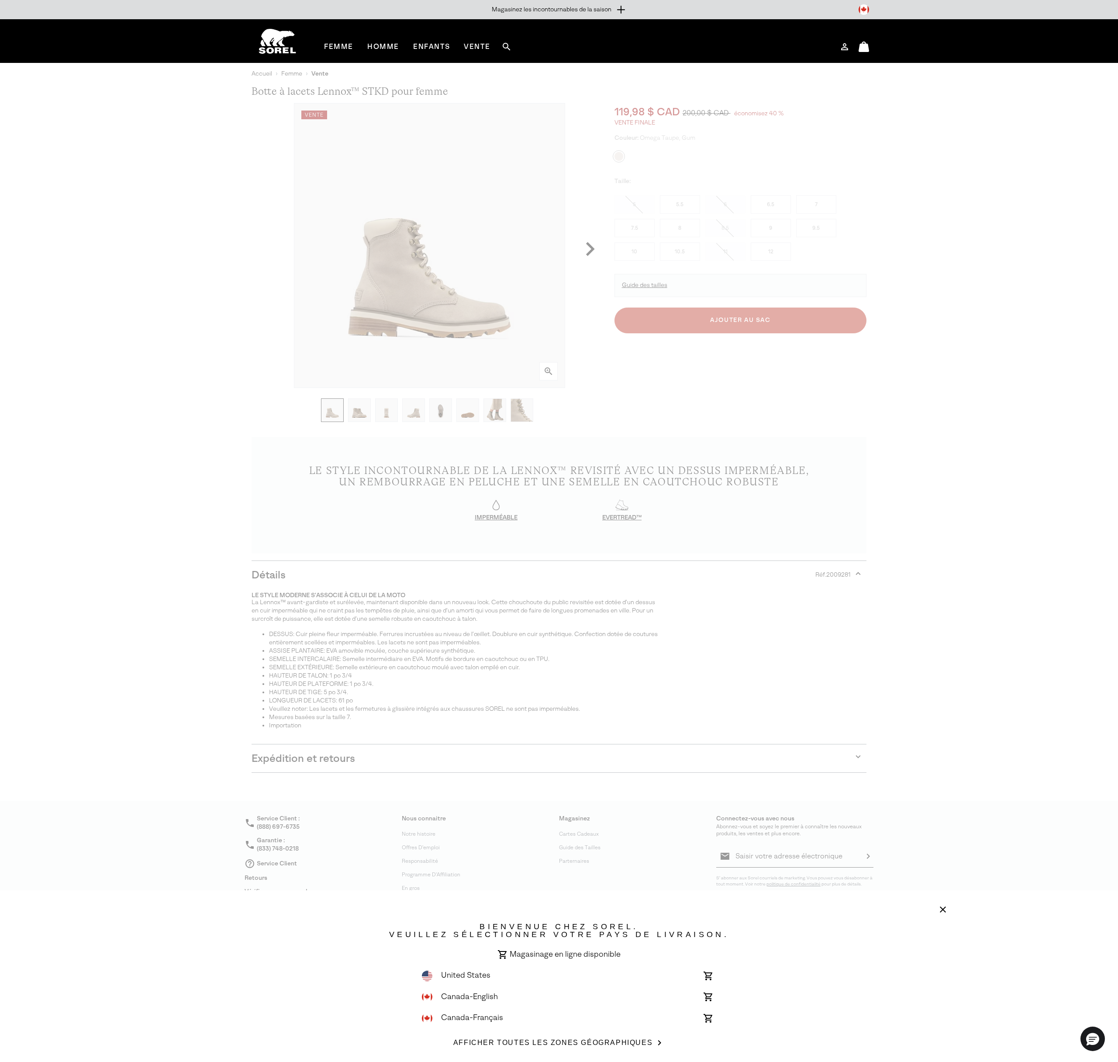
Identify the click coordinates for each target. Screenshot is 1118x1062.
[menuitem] (338, 46)
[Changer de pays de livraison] (863, 9)
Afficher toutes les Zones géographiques (552, 1042)
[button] (1092, 1039)
